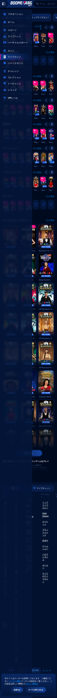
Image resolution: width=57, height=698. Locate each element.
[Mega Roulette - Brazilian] (51, 135)
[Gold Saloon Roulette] (36, 87)
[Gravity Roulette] (51, 39)
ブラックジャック (45, 532)
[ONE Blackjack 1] (36, 111)
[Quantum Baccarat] (43, 183)
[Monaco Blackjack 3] (51, 111)
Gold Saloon (45, 514)
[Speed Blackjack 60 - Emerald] (46, 442)
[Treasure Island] (46, 384)
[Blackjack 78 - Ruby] (46, 238)
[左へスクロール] (46, 27)
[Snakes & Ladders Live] (43, 159)
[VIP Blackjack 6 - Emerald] (46, 355)
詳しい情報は (32, 684)
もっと (45, 670)
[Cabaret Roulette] (51, 87)
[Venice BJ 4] (43, 111)
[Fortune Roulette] (43, 87)
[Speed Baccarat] (51, 183)
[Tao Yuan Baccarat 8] (36, 183)
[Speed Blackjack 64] (46, 413)
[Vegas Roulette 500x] (43, 39)
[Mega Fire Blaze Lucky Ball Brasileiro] (36, 135)
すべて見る (38, 27)
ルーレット (45, 522)
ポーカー (45, 566)
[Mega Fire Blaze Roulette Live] (36, 39)
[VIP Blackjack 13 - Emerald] (46, 296)
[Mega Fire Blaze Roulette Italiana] (43, 135)
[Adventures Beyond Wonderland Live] (36, 159)
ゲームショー (45, 547)
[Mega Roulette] (46, 267)
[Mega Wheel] (51, 159)
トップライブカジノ (45, 505)
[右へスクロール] (51, 27)
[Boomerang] (21, 3)
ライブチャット (43, 488)
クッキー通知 (15, 681)
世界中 (45, 540)
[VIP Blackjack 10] (46, 326)
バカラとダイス (45, 557)
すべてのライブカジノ (45, 577)
